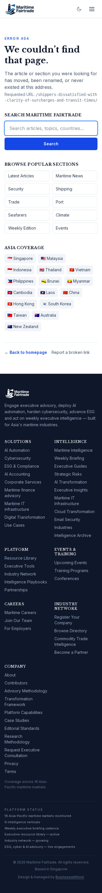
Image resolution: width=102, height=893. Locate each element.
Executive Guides (70, 466)
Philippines (20, 281)
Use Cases (15, 525)
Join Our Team (18, 620)
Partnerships (16, 589)
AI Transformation (70, 482)
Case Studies (17, 720)
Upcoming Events (70, 562)
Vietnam (79, 269)
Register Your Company (67, 620)
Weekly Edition (22, 228)
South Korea (56, 303)
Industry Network (20, 573)
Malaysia (52, 258)
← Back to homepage (26, 352)
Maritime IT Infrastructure (66, 500)
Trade (14, 201)
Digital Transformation (25, 517)
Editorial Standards (22, 728)
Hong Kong (20, 303)
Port (59, 201)
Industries (63, 527)
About (10, 675)
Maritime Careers (20, 612)
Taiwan (17, 315)
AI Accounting (17, 474)
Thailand (50, 269)
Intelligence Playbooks (26, 581)
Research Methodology (17, 739)
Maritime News (69, 175)
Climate (62, 215)
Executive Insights (71, 490)
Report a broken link (71, 352)
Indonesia (19, 269)
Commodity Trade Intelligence (71, 641)
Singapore (20, 258)
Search (51, 143)
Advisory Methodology (26, 690)
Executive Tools (20, 566)
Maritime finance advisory (20, 493)
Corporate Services (23, 482)
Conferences (66, 578)
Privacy (11, 763)
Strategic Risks (68, 474)
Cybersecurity (18, 458)
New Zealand (22, 326)
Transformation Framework (19, 701)
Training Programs (71, 570)
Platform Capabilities (23, 712)
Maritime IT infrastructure (17, 506)
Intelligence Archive (72, 535)
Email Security (67, 519)
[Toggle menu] (91, 9)
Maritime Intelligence (73, 450)
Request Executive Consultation (22, 752)
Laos (47, 292)
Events (62, 228)
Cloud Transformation (74, 511)
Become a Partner (71, 652)
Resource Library (21, 558)
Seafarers (17, 215)
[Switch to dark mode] (79, 9)
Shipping (64, 188)
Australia (45, 315)
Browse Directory (70, 630)
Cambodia (19, 292)
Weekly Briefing (69, 458)
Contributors (16, 682)
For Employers (18, 628)
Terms (10, 771)
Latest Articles (21, 175)
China (71, 292)
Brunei (50, 281)
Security (16, 188)
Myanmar (78, 281)
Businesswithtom (70, 877)
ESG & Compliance (22, 466)
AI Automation (17, 450)
